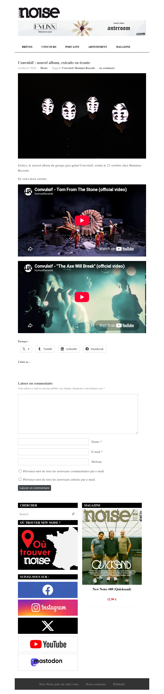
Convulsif (67, 68)
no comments (107, 68)
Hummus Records (85, 68)
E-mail (95, 451)
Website (96, 461)
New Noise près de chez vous (59, 684)
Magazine (123, 47)
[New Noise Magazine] (39, 12)
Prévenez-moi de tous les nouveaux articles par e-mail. (59, 479)
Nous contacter (96, 684)
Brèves (27, 47)
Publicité (119, 684)
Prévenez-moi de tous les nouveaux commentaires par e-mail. (64, 471)
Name (95, 441)
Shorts (44, 68)
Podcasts (72, 47)
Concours (48, 47)
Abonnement (97, 47)
